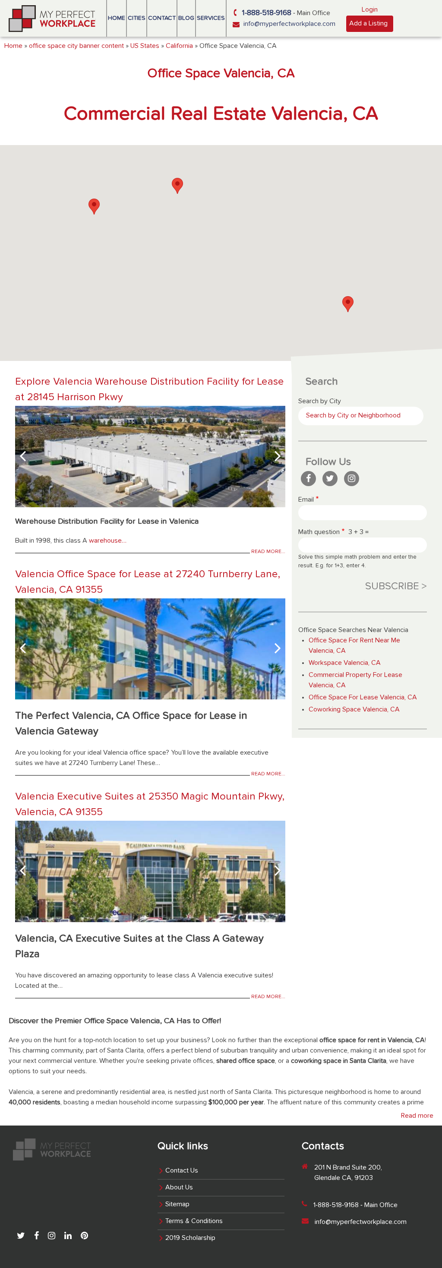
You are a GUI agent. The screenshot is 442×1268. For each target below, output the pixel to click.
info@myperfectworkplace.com (289, 24)
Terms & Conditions (194, 1221)
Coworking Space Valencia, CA (354, 709)
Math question (319, 532)
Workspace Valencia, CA (345, 663)
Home (116, 18)
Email (306, 499)
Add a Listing (368, 23)
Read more (417, 1116)
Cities (136, 18)
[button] (94, 206)
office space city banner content (76, 46)
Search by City (319, 401)
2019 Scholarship (190, 1238)
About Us (179, 1187)
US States (144, 46)
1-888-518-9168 (266, 13)
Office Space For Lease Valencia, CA (363, 697)
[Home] (52, 18)
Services (211, 18)
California (179, 46)
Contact (162, 18)
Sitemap (177, 1204)
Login (370, 9)
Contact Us (181, 1170)
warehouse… (107, 541)
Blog (186, 18)
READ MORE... (268, 551)
